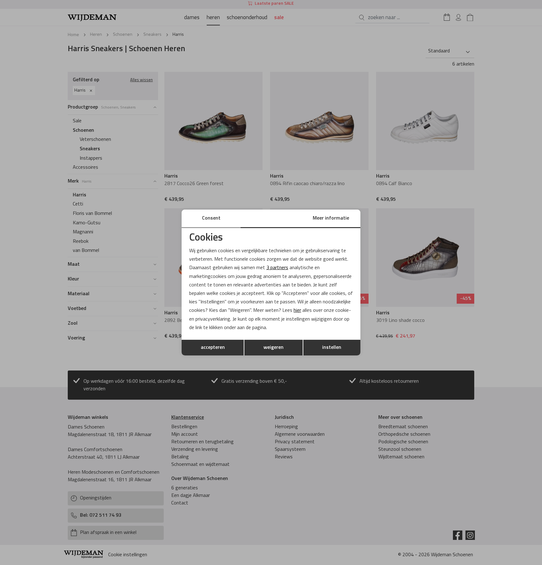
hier (297, 310)
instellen (331, 347)
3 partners (277, 267)
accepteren (213, 347)
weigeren (273, 347)
